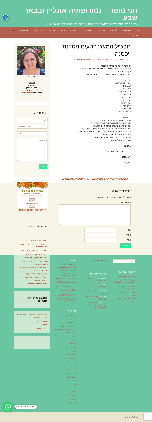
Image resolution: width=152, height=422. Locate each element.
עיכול (74, 392)
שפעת (59, 298)
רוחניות (71, 294)
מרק (63, 283)
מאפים (73, 351)
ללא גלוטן (73, 344)
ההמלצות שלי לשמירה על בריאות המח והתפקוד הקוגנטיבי (34, 278)
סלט (64, 286)
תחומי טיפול (135, 35)
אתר (129, 240)
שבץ (75, 298)
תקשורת (63, 301)
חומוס (62, 270)
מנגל (66, 283)
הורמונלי (73, 319)
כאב (75, 340)
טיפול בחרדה (72, 279)
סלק (61, 286)
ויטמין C (71, 270)
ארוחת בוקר (60, 264)
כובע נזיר (61, 279)
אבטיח (74, 264)
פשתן (69, 290)
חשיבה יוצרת (71, 276)
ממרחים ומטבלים (70, 358)
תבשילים (77, 59)
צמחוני (65, 290)
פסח (73, 289)
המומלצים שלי (71, 323)
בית (138, 30)
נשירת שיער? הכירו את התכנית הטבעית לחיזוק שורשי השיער (34, 269)
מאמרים (52, 30)
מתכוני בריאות (25, 30)
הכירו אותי (101, 30)
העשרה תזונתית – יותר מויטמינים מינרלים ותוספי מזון (65, 327)
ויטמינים (66, 270)
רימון (64, 295)
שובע (66, 298)
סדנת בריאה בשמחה (68, 30)
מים (69, 283)
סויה (67, 286)
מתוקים (73, 366)
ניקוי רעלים (72, 286)
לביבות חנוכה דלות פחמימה (38, 284)
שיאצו (63, 298)
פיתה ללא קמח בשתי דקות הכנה (36, 254)
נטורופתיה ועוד (86, 30)
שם (129, 230)
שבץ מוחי (71, 298)
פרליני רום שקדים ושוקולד (39, 240)
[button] (8, 407)
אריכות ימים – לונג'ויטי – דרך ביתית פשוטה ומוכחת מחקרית (33, 245)
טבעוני (64, 275)
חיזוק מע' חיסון (72, 273)
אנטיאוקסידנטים (68, 264)
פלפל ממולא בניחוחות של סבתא (113, 178)
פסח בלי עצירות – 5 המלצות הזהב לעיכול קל (32, 250)
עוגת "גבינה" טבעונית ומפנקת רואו (77, 178)
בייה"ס (74, 268)
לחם (74, 283)
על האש (57, 286)
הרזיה (74, 270)
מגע (72, 283)
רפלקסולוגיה (57, 295)
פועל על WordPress (131, 417)
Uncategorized (71, 315)
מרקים (74, 362)
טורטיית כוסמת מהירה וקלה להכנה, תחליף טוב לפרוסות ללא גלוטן (95, 305)
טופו (60, 276)
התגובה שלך (125, 202)
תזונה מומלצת (71, 301)
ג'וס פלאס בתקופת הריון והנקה (37, 274)
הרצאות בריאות (42, 328)
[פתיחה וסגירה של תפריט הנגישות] (5, 17)
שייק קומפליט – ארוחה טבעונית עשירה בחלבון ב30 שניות (34, 262)
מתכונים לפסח (86, 59)
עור (75, 388)
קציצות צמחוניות (70, 395)
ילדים (67, 278)
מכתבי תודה (39, 30)
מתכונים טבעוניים (98, 59)
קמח (62, 290)
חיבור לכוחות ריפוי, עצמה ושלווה (36, 258)
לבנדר (57, 279)
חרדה (63, 273)
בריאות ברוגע (127, 30)
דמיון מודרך (61, 268)
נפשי (74, 381)
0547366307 (26, 93)
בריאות (68, 267)
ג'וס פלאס (113, 30)
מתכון (58, 282)
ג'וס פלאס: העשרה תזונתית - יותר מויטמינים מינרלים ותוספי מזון (32, 316)
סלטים (74, 384)
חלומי (66, 273)
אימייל (128, 235)
